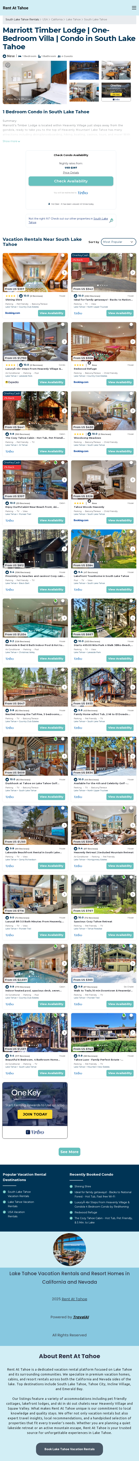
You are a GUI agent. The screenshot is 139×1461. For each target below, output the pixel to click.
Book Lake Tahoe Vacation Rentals (70, 1449)
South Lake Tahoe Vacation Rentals (19, 1194)
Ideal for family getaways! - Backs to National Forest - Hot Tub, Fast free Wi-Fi (103, 1194)
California (57, 19)
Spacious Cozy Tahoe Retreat (93, 921)
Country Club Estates (29, 307)
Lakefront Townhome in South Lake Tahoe (101, 576)
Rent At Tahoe (74, 1299)
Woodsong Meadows (87, 437)
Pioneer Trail (25, 514)
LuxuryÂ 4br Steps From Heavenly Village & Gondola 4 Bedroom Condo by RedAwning (102, 1204)
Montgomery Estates (97, 859)
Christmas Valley (27, 652)
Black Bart (24, 583)
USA (45, 19)
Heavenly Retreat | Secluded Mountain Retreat (104, 852)
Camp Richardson (27, 859)
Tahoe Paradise (94, 928)
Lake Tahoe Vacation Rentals (21, 1204)
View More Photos (18, 99)
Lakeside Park (25, 376)
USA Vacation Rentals (16, 1214)
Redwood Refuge (85, 368)
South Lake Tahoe (95, 19)
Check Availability (71, 181)
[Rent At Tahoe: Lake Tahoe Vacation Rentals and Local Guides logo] (16, 7)
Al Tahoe (23, 445)
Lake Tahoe (73, 19)
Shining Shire (13, 299)
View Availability (51, 313)
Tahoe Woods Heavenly (89, 506)
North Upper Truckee (97, 307)
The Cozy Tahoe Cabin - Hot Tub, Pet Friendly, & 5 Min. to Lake (103, 1220)
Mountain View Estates (98, 1067)
